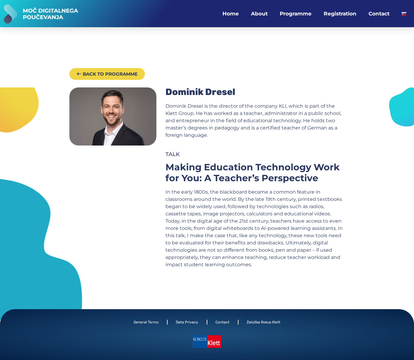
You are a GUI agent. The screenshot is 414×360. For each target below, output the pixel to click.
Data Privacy (187, 322)
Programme (296, 14)
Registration (340, 14)
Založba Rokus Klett (263, 322)
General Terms (146, 322)
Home (230, 14)
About (259, 14)
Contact (379, 14)
